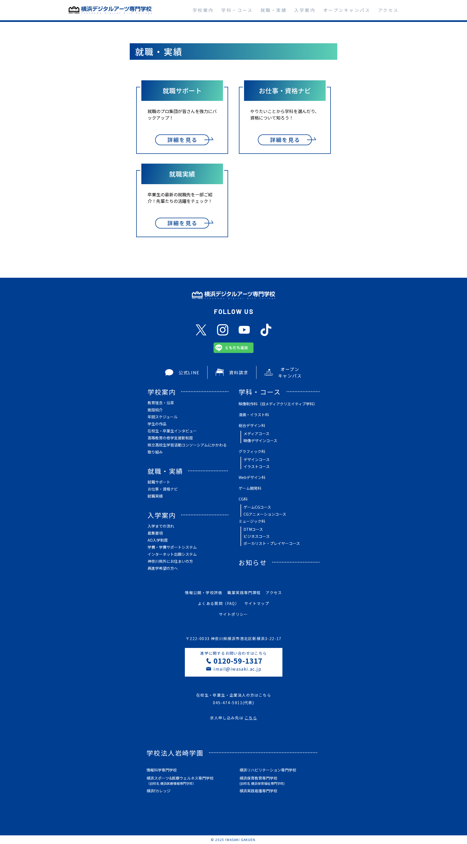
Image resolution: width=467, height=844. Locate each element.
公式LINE (189, 372)
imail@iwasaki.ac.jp (237, 669)
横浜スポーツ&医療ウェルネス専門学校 (180, 780)
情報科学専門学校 (161, 770)
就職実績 (155, 496)
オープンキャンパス (347, 10)
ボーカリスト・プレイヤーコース (271, 543)
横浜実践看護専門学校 (258, 790)
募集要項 (155, 533)
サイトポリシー (233, 614)
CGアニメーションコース (264, 514)
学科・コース (237, 10)
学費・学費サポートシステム (172, 547)
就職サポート (159, 482)
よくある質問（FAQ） (218, 603)
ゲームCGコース (257, 507)
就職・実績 (274, 10)
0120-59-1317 (238, 661)
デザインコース (256, 459)
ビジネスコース (256, 536)
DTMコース (253, 529)
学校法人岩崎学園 (175, 752)
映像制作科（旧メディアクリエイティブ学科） (278, 403)
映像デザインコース (260, 440)
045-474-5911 (227, 702)
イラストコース (256, 466)
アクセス (388, 10)
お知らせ (253, 562)
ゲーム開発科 (250, 488)
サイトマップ (256, 603)
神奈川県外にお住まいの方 (170, 561)
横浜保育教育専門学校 (262, 780)
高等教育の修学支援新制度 (170, 438)
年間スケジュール (163, 416)
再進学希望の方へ (163, 568)
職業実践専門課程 (244, 592)
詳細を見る (182, 140)
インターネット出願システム (172, 554)
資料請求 (238, 372)
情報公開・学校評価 (203, 592)
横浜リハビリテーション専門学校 (267, 770)
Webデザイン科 (252, 477)
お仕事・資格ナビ (163, 489)
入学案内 (304, 10)
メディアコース (256, 433)
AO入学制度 (158, 540)
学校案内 (203, 10)
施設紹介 (155, 409)
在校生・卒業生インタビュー (172, 430)
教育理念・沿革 (161, 402)
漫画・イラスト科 (254, 414)
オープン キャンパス (290, 372)
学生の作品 (157, 423)
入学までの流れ (161, 526)
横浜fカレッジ (158, 790)
